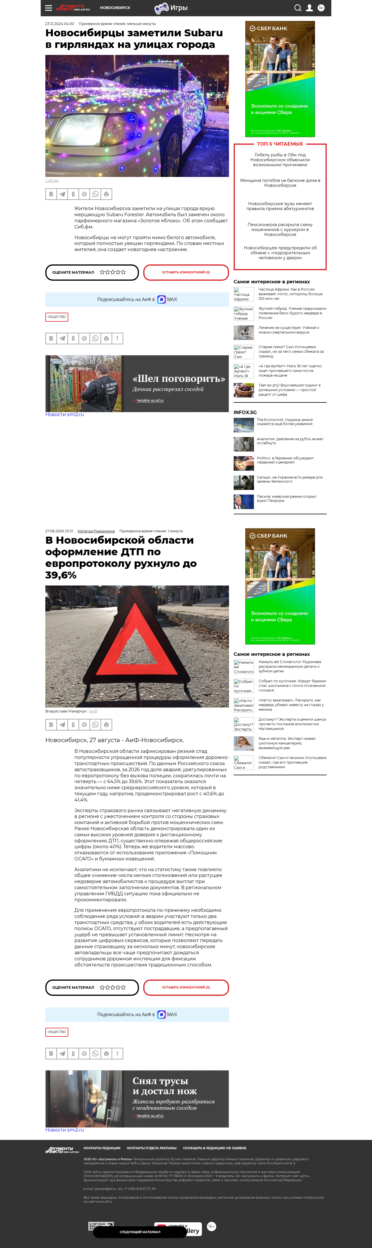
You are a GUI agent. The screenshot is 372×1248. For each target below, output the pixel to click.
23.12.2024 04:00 (59, 24)
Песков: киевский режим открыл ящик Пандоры (286, 499)
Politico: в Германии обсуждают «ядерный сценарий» (285, 460)
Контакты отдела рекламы (151, 1148)
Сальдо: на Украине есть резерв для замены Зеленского (290, 479)
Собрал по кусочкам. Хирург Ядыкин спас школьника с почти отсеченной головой (292, 685)
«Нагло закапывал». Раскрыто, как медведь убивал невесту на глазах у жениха (291, 705)
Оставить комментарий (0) (186, 272)
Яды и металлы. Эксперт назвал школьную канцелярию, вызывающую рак (287, 743)
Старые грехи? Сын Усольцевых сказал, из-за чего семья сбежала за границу (291, 351)
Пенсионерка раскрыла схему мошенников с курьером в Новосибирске (280, 229)
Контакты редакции (102, 1148)
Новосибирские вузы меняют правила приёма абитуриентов (280, 206)
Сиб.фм (52, 180)
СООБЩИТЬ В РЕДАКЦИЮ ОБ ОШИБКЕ (214, 1148)
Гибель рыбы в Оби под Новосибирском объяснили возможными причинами (280, 160)
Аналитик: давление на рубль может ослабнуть (290, 441)
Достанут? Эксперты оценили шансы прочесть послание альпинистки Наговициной (292, 724)
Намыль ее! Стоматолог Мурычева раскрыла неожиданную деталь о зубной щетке (290, 666)
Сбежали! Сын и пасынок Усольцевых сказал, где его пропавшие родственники (293, 762)
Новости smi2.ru (64, 414)
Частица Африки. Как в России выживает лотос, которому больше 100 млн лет (291, 294)
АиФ (93, 711)
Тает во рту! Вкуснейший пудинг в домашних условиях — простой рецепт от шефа (290, 390)
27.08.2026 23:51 (59, 531)
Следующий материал (140, 1232)
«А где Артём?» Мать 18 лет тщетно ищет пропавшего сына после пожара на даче (290, 370)
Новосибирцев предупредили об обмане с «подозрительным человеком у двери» (280, 253)
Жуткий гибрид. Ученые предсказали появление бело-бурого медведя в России (292, 313)
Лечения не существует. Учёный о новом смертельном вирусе (289, 329)
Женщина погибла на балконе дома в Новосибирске (280, 183)
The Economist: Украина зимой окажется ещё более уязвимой (285, 422)
